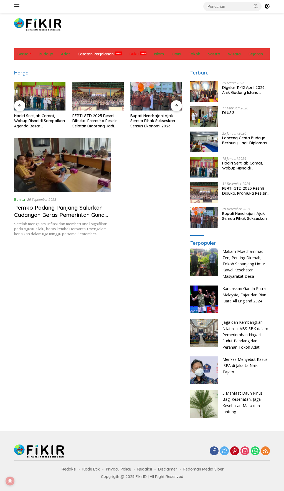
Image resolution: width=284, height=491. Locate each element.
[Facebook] (214, 451)
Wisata (249, 42)
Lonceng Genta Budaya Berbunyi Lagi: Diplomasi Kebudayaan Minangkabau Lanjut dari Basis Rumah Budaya (245, 140)
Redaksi (69, 469)
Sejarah (209, 42)
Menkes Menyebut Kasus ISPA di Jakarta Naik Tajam (245, 365)
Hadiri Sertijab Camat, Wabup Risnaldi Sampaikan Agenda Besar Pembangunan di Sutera (39, 120)
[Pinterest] (234, 451)
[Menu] (18, 6)
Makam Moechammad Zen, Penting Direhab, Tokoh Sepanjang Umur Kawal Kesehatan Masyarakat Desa (243, 264)
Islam (124, 42)
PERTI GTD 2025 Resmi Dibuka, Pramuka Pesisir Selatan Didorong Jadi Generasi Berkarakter (94, 120)
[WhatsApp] (255, 451)
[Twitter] (224, 451)
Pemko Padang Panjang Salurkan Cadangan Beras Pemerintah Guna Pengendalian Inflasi (59, 214)
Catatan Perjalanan (93, 42)
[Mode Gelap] (267, 6)
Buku (134, 54)
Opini (141, 42)
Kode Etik (91, 469)
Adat (63, 42)
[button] (256, 6)
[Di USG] (204, 116)
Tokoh (229, 42)
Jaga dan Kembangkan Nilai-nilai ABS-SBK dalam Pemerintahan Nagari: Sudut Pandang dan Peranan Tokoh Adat (245, 335)
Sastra (188, 42)
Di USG (228, 112)
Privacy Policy (118, 469)
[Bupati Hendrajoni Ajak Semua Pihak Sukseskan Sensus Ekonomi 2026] (156, 96)
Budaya (43, 42)
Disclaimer (167, 469)
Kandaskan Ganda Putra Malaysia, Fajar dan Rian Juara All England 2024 (244, 295)
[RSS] (265, 451)
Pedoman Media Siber (203, 469)
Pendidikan (164, 42)
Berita (23, 42)
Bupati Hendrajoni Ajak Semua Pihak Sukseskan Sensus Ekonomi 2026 (152, 120)
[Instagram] (244, 451)
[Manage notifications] (10, 481)
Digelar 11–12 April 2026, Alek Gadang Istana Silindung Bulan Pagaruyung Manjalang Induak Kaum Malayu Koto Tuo (243, 90)
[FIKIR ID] (37, 24)
